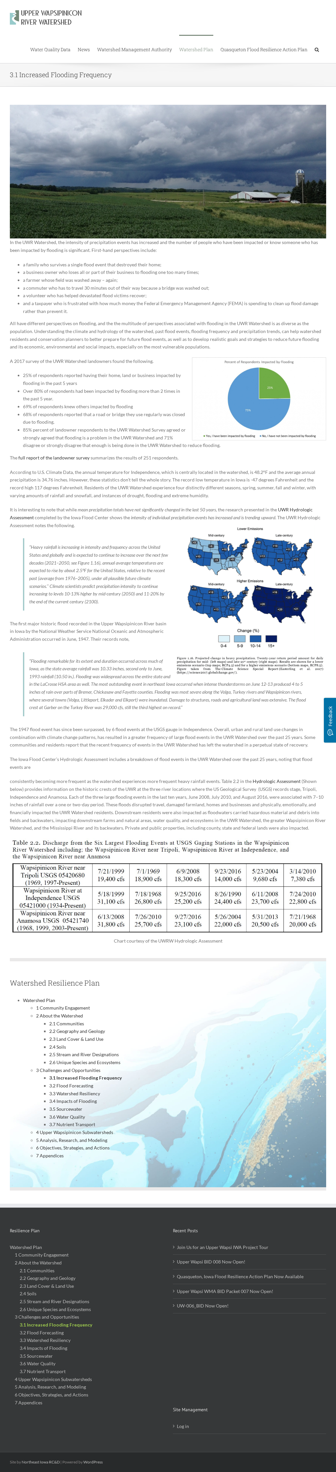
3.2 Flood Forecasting (71, 1085)
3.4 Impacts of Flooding (73, 1101)
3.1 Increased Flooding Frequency (85, 1078)
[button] (317, 49)
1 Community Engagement (63, 1008)
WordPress (93, 1462)
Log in (183, 1426)
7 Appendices (50, 1155)
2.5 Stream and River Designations (84, 1054)
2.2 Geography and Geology (77, 1031)
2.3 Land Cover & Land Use (76, 1039)
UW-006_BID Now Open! (203, 1305)
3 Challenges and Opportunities (68, 1070)
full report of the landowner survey (54, 457)
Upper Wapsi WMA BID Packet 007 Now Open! (225, 1291)
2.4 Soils (57, 1047)
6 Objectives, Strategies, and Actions (73, 1147)
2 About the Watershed (59, 1015)
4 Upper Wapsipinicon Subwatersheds (74, 1132)
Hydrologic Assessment (277, 781)
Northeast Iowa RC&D (41, 1462)
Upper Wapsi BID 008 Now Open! (211, 1261)
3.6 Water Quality (67, 1117)
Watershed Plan (39, 1000)
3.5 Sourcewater (65, 1109)
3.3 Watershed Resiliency (74, 1093)
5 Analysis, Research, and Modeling (71, 1140)
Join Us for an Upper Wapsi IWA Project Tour (222, 1247)
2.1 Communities (66, 1023)
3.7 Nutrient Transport (72, 1124)
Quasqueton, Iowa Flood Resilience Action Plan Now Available (240, 1276)
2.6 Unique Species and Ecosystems (84, 1062)
